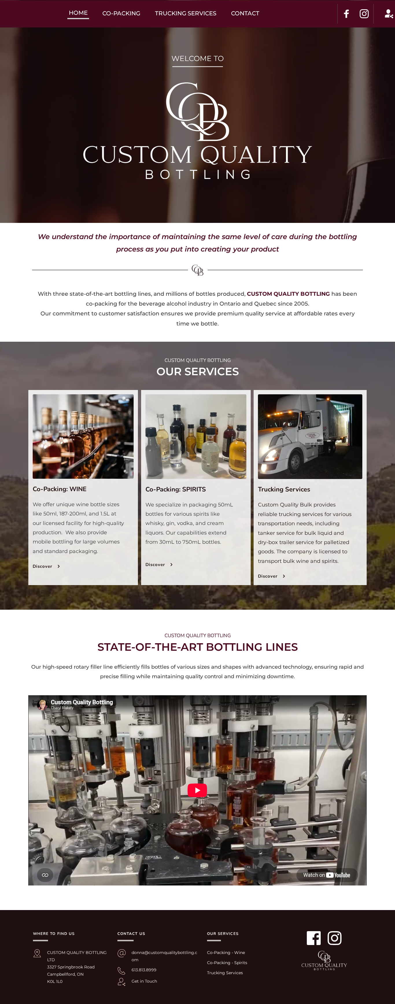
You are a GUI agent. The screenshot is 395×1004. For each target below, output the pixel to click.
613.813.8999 (145, 969)
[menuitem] (78, 13)
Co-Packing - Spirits (227, 962)
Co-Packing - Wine (226, 952)
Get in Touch (144, 981)
